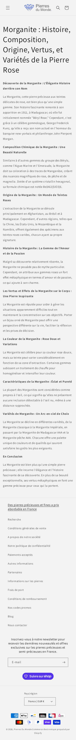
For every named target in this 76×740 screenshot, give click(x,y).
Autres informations (20, 563)
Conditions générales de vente (27, 528)
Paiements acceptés (20, 555)
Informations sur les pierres (25, 581)
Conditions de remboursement (27, 599)
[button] (8, 8)
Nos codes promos (19, 607)
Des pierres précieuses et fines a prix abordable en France (33, 507)
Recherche (14, 519)
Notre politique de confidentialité (29, 546)
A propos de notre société (24, 537)
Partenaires (15, 572)
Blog (10, 616)
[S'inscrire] (63, 662)
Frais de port (16, 590)
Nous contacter (17, 625)
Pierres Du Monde (23, 729)
